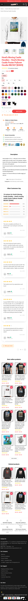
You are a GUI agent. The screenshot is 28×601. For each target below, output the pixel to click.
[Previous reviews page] (18, 349)
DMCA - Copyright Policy (6, 560)
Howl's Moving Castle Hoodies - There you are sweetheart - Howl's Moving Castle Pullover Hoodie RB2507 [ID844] (7, 483)
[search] (24, 4)
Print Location (5, 99)
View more (14, 458)
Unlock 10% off (3, 594)
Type (3, 73)
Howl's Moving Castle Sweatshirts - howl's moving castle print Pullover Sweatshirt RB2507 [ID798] (6, 425)
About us (3, 554)
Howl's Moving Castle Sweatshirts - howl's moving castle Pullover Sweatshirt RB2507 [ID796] (20, 401)
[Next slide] (25, 30)
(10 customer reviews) (13, 68)
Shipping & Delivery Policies (7, 569)
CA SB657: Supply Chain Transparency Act (10, 562)
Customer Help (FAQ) (5, 577)
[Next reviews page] (25, 349)
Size (3, 78)
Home (2, 9)
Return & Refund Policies (6, 573)
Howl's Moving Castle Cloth (12, 9)
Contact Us (3, 575)
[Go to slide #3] (21, 51)
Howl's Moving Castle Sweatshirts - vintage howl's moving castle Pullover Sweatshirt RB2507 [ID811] (19, 425)
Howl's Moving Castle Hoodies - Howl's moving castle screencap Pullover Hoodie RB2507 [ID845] (7, 401)
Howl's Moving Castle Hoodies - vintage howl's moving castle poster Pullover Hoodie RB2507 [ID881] (7, 507)
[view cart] (26, 4)
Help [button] (25, 599)
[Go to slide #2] (14, 51)
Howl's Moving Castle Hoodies (8, 11)
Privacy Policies (4, 558)
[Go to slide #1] (6, 51)
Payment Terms (4, 571)
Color (3, 85)
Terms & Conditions (5, 556)
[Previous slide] (2, 30)
